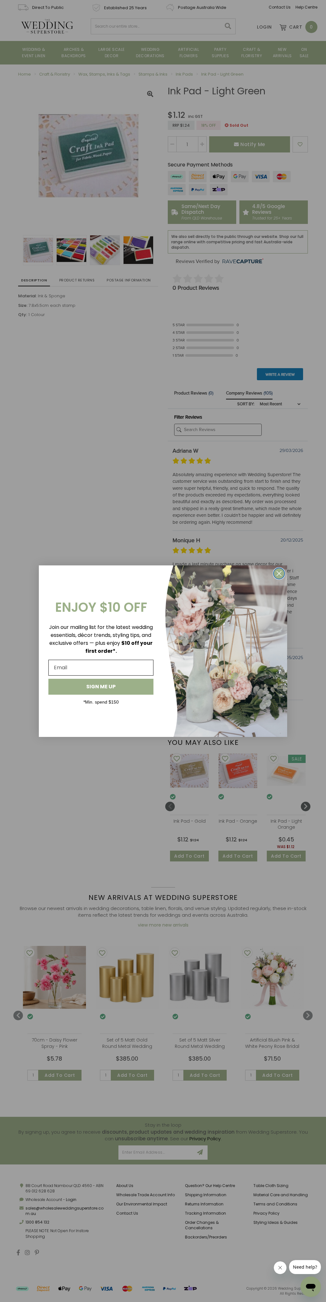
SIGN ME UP (101, 686)
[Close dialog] (279, 573)
